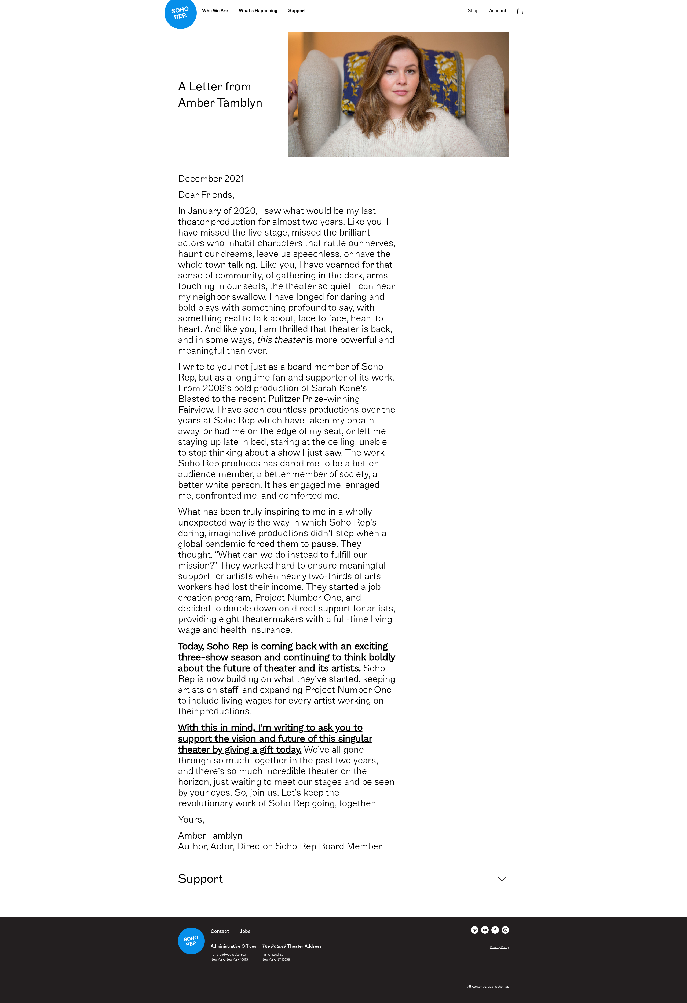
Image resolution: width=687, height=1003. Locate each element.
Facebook (495, 930)
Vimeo (474, 930)
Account (497, 10)
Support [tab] (200, 878)
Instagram (505, 930)
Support (297, 10)
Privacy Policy (499, 947)
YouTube (485, 930)
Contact (220, 931)
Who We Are (215, 10)
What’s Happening (258, 10)
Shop (473, 10)
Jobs (245, 931)
